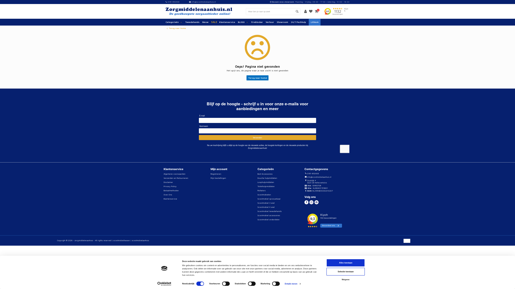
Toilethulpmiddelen (266, 186)
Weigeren (346, 280)
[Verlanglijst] (310, 11)
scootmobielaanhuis (140, 240)
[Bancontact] (416, 242)
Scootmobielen (264, 194)
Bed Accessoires (265, 174)
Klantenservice (170, 199)
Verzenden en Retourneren (176, 178)
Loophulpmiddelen (266, 182)
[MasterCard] (390, 242)
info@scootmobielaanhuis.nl (204, 2)
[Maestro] (452, 242)
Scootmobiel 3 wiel (266, 203)
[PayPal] (381, 242)
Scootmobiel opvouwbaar (269, 199)
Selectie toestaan (346, 271)
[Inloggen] (305, 11)
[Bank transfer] (408, 242)
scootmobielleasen (121, 240)
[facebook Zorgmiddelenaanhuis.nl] (306, 202)
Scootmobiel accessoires (269, 215)
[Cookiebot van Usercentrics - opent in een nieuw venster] (164, 284)
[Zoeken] (297, 11)
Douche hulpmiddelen (267, 178)
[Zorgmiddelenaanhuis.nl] (203, 11)
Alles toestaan (345, 263)
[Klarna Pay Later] (434, 242)
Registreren (216, 174)
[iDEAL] (372, 242)
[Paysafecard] (443, 242)
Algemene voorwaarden (174, 174)
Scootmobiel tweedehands (270, 211)
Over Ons (168, 194)
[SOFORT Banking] (425, 242)
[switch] (226, 284)
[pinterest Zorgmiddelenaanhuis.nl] (316, 202)
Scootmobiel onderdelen (269, 219)
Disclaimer (168, 182)
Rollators (262, 190)
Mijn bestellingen (218, 178)
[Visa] (399, 242)
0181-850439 (173, 2)
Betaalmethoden (171, 190)
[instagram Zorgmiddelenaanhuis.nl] (311, 202)
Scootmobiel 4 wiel (266, 207)
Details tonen (291, 284)
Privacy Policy (170, 186)
